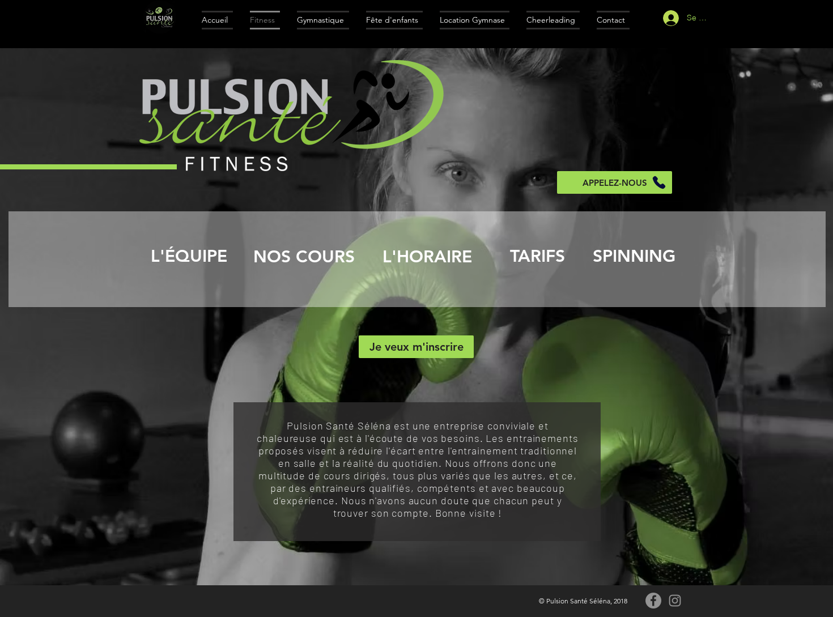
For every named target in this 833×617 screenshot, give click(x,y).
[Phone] (659, 182)
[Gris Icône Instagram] (675, 601)
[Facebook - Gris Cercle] (653, 601)
